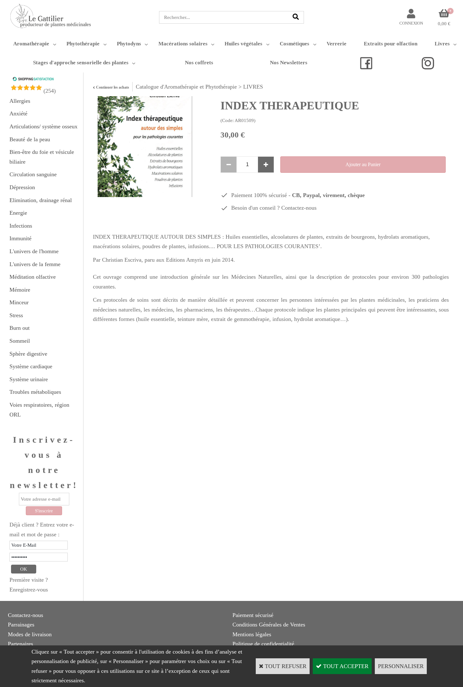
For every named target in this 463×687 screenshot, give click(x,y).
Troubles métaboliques (35, 392)
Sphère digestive (28, 354)
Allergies (19, 101)
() (49, 91)
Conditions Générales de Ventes (268, 624)
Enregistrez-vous (28, 589)
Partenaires (20, 644)
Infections (20, 226)
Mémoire (19, 290)
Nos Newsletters (288, 63)
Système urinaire (28, 379)
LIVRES (253, 87)
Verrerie (336, 44)
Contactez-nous (299, 208)
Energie (18, 213)
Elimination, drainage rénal (40, 200)
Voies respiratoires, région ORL (39, 410)
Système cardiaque (30, 366)
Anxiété (18, 113)
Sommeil (19, 341)
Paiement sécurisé (252, 615)
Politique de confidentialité (263, 644)
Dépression (22, 187)
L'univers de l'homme (34, 251)
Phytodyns (129, 44)
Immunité (20, 238)
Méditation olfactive (32, 277)
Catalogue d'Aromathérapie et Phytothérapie (186, 87)
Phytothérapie (83, 44)
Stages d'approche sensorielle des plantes (81, 63)
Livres (442, 44)
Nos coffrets (199, 63)
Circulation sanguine (33, 174)
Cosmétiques (294, 44)
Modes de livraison (30, 634)
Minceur (19, 302)
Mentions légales (251, 634)
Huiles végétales (243, 44)
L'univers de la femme (34, 264)
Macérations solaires (183, 44)
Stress (16, 315)
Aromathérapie (31, 44)
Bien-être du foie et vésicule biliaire (41, 157)
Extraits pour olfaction (390, 44)
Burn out (19, 328)
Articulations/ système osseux (43, 126)
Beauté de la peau (29, 139)
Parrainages (21, 624)
